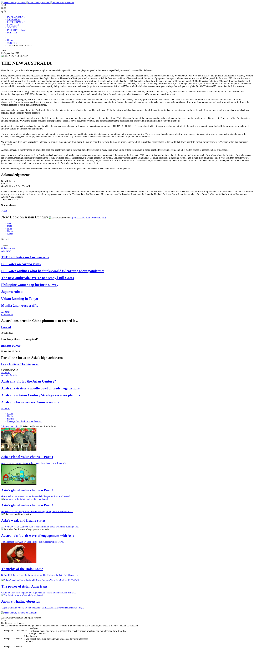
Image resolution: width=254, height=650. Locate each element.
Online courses (8, 248)
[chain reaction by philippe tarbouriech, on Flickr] (18, 450)
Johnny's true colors (10, 426)
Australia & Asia (9, 375)
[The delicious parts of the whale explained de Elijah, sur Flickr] (22, 595)
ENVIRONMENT (16, 22)
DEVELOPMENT (16, 16)
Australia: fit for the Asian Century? (28, 381)
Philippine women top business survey (29, 285)
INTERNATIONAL (16, 30)
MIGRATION (13, 19)
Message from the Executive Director (24, 421)
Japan (9, 228)
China (10, 231)
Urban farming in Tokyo (19, 298)
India (9, 225)
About (10, 413)
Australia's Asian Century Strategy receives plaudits (40, 395)
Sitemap (11, 418)
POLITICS (12, 32)
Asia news (6, 251)
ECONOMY (13, 24)
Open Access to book (80, 217)
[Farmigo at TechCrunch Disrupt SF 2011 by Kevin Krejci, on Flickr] (18, 484)
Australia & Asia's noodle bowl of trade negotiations (40, 388)
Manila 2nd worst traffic (19, 305)
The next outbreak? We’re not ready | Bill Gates (37, 278)
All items (5, 311)
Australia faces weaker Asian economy (30, 402)
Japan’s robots (12, 292)
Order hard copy (98, 217)
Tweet (4, 211)
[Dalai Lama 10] (18, 562)
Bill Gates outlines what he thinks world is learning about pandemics (52, 271)
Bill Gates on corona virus (21, 264)
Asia (9, 223)
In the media (7, 314)
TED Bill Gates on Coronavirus (25, 257)
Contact (10, 416)
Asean (10, 233)
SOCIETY (12, 27)
